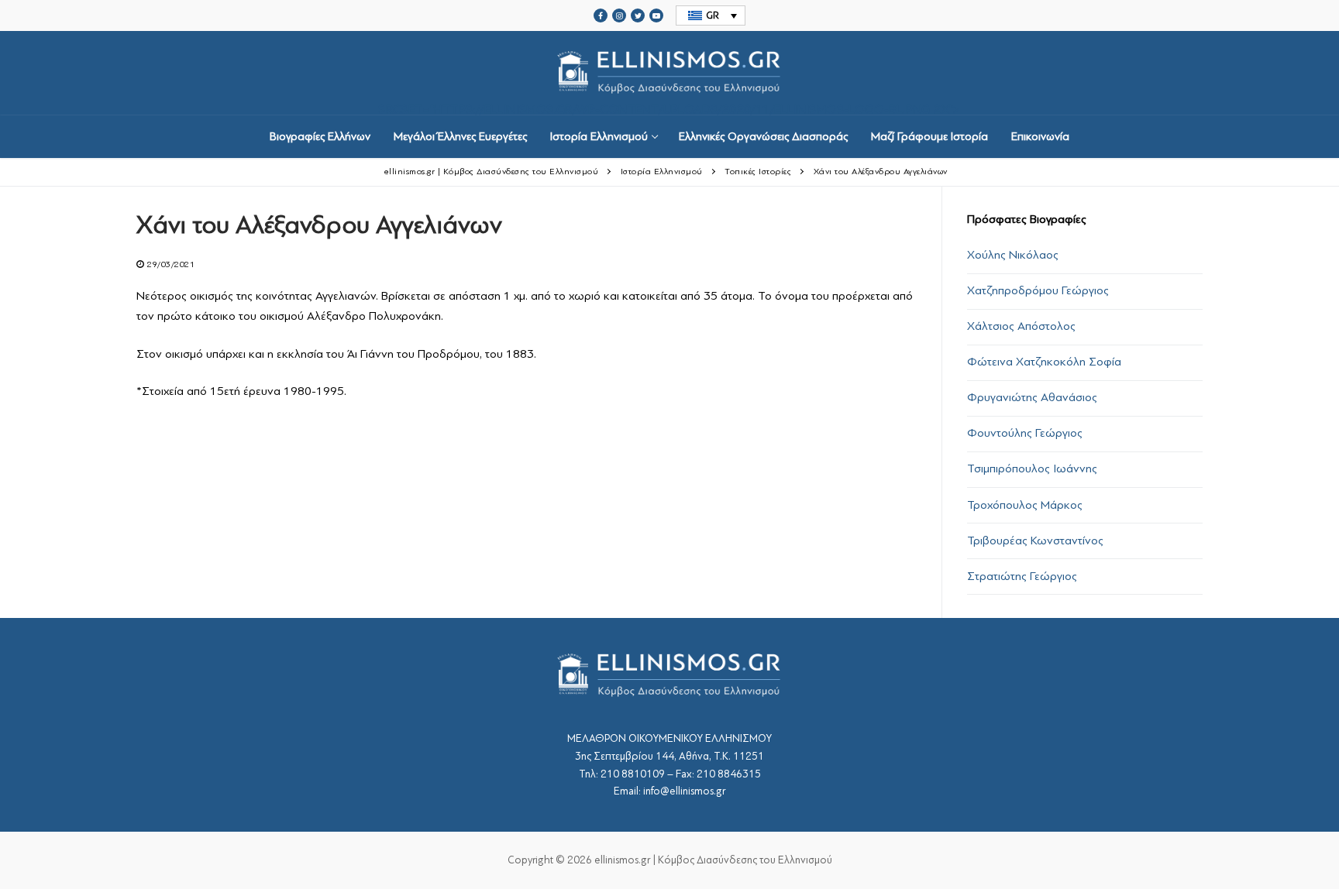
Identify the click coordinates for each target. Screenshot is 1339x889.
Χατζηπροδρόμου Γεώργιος (1038, 290)
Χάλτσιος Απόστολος (1021, 326)
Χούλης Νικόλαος (1012, 255)
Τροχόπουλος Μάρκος (1025, 505)
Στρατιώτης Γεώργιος (1022, 576)
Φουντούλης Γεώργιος (1025, 433)
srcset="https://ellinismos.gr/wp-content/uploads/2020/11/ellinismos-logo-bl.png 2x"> (669, 108)
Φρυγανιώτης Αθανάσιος (1032, 397)
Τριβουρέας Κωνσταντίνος (1035, 540)
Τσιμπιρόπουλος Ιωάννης (1032, 468)
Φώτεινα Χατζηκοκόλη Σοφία (1044, 362)
